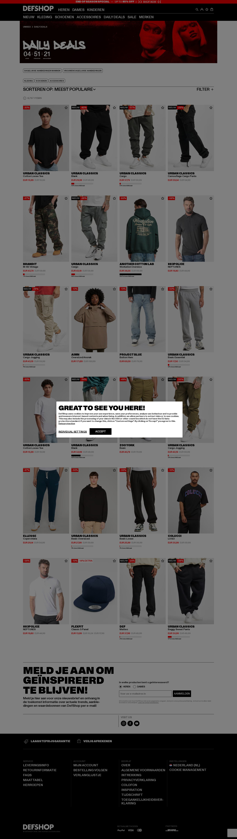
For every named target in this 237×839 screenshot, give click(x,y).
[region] (119, 420)
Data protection (67, 423)
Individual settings (73, 431)
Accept (100, 431)
